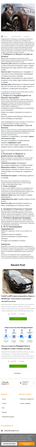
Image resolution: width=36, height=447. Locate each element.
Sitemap (4, 412)
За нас (4, 399)
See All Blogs (17, 373)
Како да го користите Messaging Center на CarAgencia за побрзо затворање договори (15, 347)
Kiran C (7, 6)
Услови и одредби (25, 403)
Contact (4, 403)
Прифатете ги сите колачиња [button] (26, 444)
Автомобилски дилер (8, 416)
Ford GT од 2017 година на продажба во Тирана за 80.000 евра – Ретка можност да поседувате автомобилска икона (18, 298)
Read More (18, 319)
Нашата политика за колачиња (19, 440)
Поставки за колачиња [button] (9, 443)
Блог (3, 408)
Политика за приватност (27, 399)
